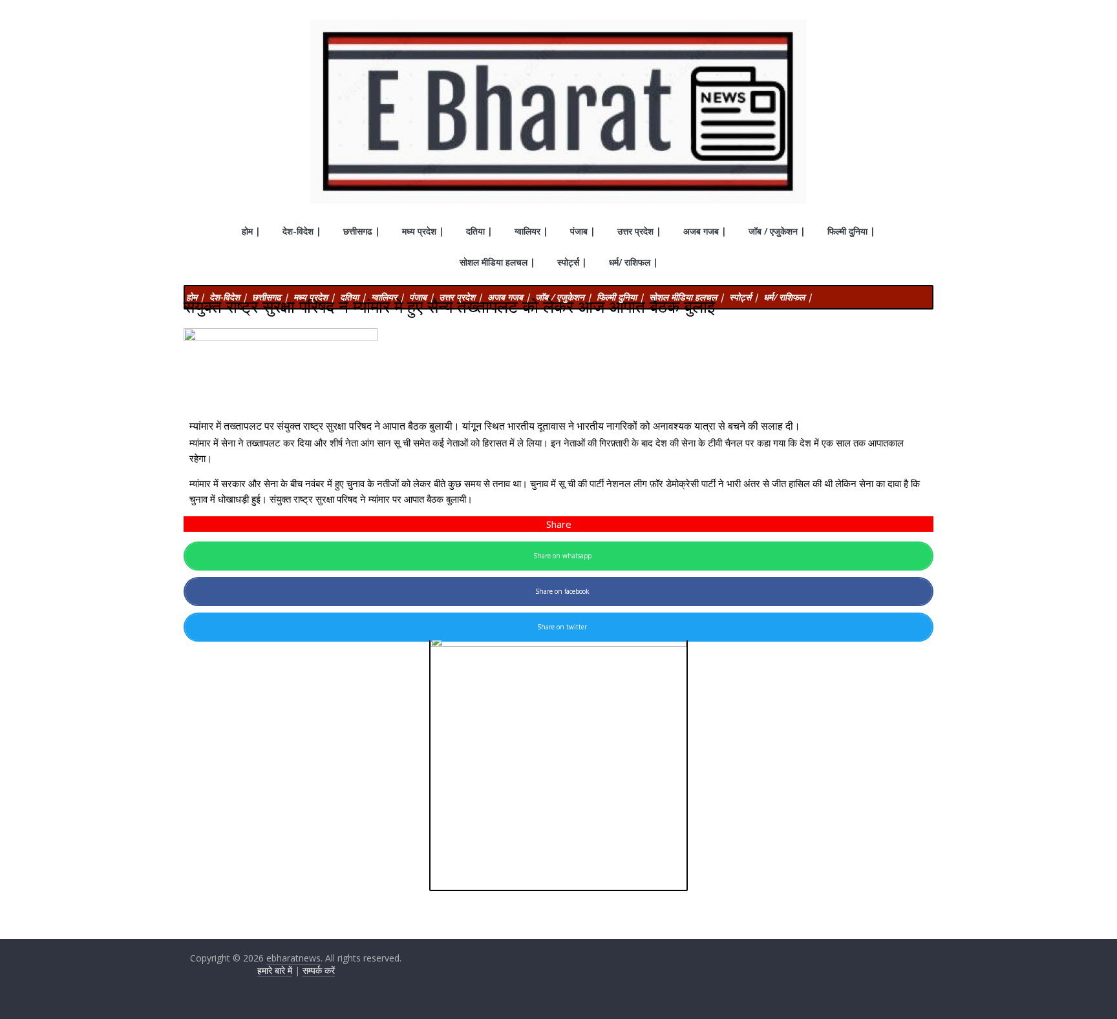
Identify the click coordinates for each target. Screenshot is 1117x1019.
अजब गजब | (705, 231)
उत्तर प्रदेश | (639, 231)
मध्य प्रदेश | (423, 231)
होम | (251, 231)
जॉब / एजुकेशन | (777, 231)
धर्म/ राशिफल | (633, 262)
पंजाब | (582, 231)
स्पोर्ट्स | (572, 262)
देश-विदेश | (301, 231)
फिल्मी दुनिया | (851, 231)
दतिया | (479, 231)
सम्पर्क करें (319, 970)
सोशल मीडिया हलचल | (497, 262)
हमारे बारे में (274, 970)
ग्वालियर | (531, 231)
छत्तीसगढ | (361, 231)
